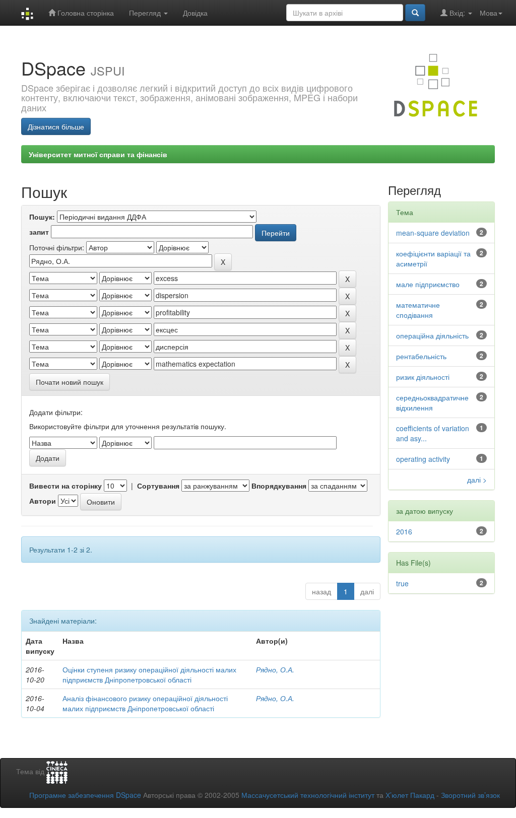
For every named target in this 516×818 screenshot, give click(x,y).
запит (39, 232)
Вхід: (457, 13)
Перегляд (146, 13)
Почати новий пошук (69, 382)
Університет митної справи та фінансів (98, 154)
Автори (42, 501)
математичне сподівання (418, 310)
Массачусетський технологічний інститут (307, 795)
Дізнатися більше (56, 126)
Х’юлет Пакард (409, 795)
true (402, 583)
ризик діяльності (422, 377)
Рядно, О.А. (275, 669)
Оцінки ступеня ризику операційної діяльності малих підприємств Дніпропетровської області (149, 674)
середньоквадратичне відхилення (432, 402)
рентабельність (421, 356)
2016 (404, 531)
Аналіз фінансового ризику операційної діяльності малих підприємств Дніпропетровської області (145, 703)
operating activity (423, 459)
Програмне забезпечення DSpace (85, 795)
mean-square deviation (433, 233)
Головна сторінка (84, 13)
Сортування (158, 486)
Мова (488, 13)
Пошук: (42, 217)
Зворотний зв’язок (470, 795)
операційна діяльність (432, 335)
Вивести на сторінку (65, 486)
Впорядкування (278, 486)
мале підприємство (428, 284)
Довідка (195, 13)
